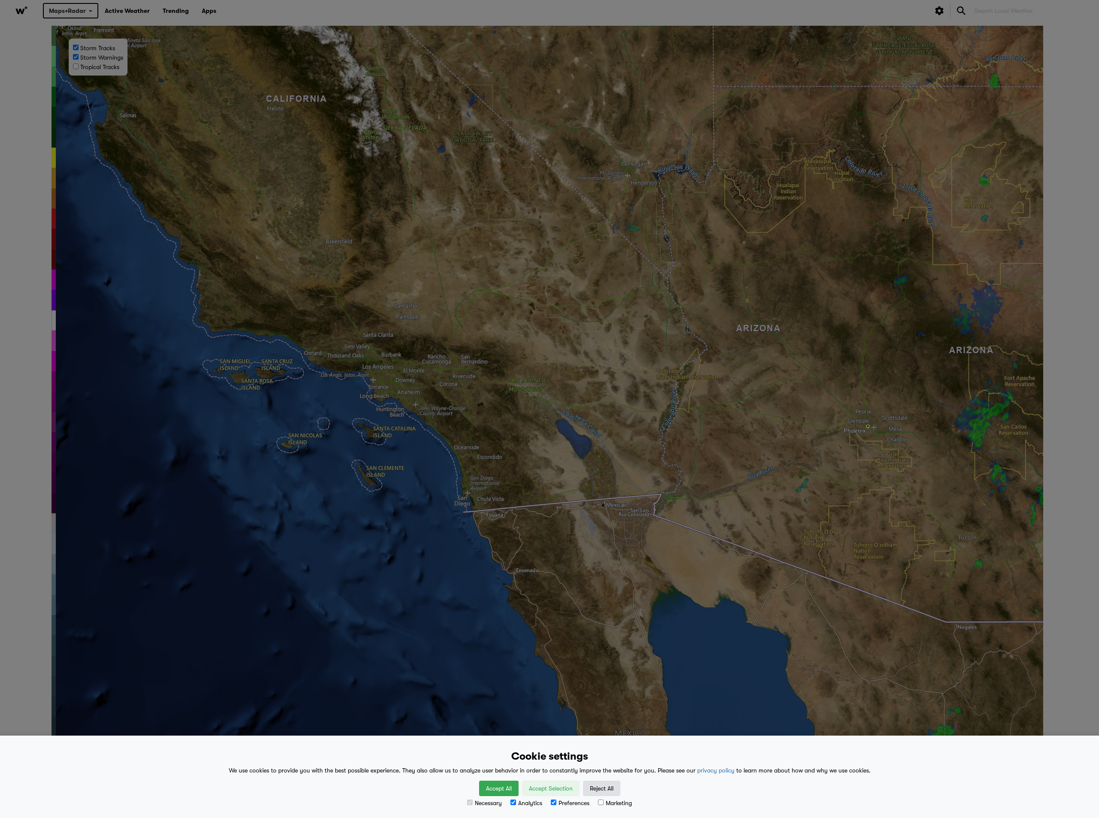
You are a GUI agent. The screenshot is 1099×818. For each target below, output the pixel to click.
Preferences (574, 803)
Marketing (619, 803)
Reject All (601, 788)
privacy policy (716, 770)
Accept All (499, 788)
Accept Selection (551, 788)
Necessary (488, 803)
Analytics (530, 803)
